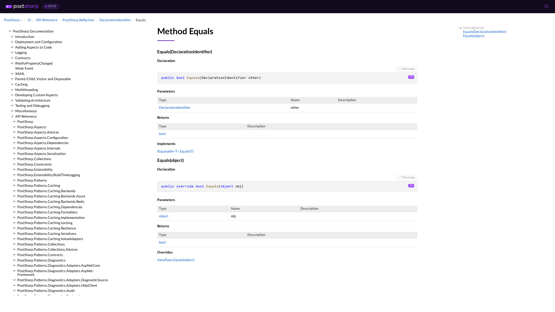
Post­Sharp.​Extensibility (35, 169)
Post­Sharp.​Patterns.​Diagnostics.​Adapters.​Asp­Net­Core (58, 265)
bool (162, 134)
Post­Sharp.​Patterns (32, 180)
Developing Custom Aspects (36, 95)
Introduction (24, 37)
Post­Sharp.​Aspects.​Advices (38, 132)
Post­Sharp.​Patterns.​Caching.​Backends (46, 191)
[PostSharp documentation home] (29, 20)
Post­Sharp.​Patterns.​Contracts (40, 255)
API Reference (26, 116)
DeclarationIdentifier (174, 107)
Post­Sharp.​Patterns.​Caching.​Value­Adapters (50, 239)
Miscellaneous (26, 111)
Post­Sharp (25, 122)
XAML (20, 74)
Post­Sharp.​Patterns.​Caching (38, 185)
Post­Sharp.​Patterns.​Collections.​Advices (47, 249)
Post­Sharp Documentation (33, 31)
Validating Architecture (32, 100)
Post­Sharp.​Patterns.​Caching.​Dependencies (49, 207)
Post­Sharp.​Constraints (34, 164)
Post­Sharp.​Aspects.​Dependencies (43, 143)
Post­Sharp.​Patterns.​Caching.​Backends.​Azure (51, 196)
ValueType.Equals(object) (175, 260)
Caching (21, 84)
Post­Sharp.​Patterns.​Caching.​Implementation (51, 217)
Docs (52, 6)
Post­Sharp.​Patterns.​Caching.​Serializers (46, 234)
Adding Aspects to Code (33, 47)
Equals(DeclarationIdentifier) (484, 32)
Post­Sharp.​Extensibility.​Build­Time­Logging (48, 175)
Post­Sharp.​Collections (34, 159)
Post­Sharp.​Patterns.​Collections (41, 244)
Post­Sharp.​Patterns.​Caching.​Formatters (47, 212)
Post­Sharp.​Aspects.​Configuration (42, 138)
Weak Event (24, 68)
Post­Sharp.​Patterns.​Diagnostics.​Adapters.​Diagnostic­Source (62, 280)
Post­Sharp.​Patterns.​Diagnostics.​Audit (46, 290)
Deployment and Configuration (38, 42)
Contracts (22, 58)
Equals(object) (473, 36)
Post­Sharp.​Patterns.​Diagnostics (41, 260)
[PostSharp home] (22, 6)
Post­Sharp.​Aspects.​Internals (38, 148)
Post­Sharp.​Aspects (31, 127)
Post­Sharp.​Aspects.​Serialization (41, 154)
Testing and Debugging (32, 105)
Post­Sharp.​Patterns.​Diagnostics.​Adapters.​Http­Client (57, 285)
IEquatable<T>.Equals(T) (175, 151)
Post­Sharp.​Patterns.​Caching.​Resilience (46, 228)
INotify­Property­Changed (34, 63)
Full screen (408, 69)
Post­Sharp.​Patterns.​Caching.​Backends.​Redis (50, 201)
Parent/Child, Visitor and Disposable (43, 79)
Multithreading (26, 90)
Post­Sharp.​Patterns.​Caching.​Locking (44, 223)
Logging (21, 52)
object (163, 216)
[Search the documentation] (546, 6)
